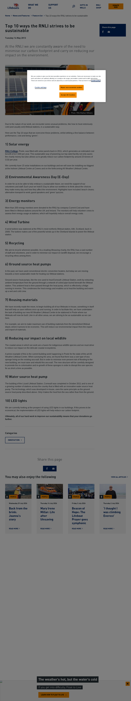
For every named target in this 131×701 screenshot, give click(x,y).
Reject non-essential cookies (71, 87)
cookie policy (95, 80)
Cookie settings (41, 87)
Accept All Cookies (68, 95)
